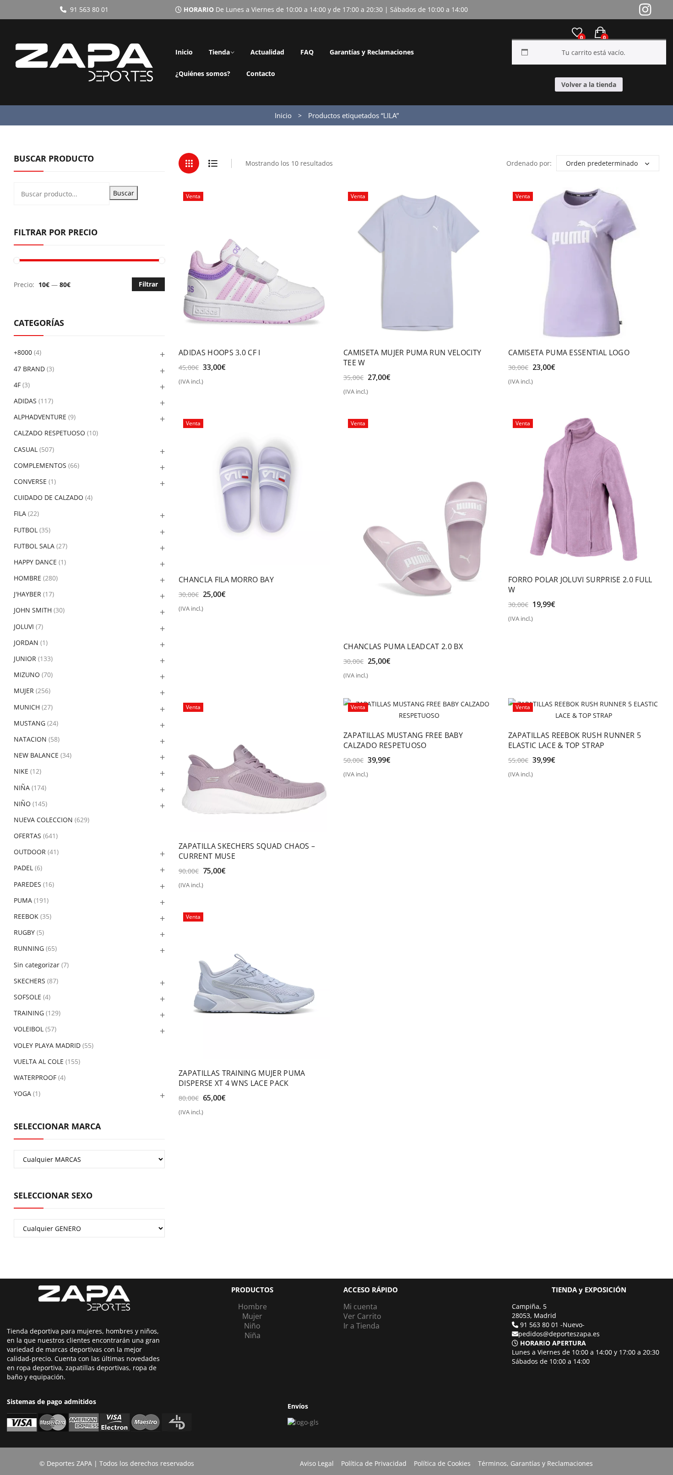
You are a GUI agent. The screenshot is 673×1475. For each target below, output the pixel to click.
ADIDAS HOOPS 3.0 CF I (220, 352)
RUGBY (24, 932)
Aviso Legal (317, 1463)
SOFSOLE (27, 996)
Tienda (219, 52)
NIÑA (22, 787)
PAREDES (27, 884)
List (212, 163)
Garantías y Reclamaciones (372, 52)
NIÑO (22, 803)
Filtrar (148, 284)
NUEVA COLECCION (43, 819)
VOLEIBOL (28, 1029)
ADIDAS (25, 400)
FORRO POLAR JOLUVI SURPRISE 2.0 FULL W (580, 585)
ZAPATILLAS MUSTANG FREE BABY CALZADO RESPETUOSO (403, 740)
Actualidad (267, 52)
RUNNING (29, 948)
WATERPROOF (35, 1077)
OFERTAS (27, 835)
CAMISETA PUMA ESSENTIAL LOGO (569, 352)
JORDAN (26, 642)
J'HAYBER (27, 594)
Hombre (252, 1306)
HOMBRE (27, 578)
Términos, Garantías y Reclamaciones (535, 1463)
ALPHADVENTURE (40, 416)
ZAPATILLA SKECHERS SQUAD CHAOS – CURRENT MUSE (247, 851)
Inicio (184, 52)
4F (17, 384)
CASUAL (26, 449)
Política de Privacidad (374, 1463)
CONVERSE (30, 481)
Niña (252, 1335)
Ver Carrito (362, 1316)
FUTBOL (26, 530)
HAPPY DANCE (35, 562)
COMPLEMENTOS (40, 465)
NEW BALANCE (36, 755)
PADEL (23, 867)
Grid (189, 163)
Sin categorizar (37, 964)
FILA (20, 513)
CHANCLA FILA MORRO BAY (226, 580)
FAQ (307, 52)
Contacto (260, 73)
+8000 (23, 352)
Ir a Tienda (361, 1326)
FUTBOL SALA (34, 546)
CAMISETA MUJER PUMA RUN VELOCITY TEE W (412, 357)
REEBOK (26, 916)
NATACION (30, 739)
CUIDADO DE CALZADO (48, 497)
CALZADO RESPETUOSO (49, 432)
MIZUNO (27, 674)
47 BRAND (29, 368)
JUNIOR (25, 658)
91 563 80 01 (87, 9)
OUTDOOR (30, 851)
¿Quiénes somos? (202, 73)
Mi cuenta (360, 1306)
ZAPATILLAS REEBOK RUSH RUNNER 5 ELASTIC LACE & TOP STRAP (574, 740)
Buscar (123, 193)
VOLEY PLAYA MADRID (47, 1045)
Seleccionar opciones (218, 385)
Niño (252, 1326)
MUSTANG (29, 723)
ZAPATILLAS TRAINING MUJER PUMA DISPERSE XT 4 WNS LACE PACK (242, 1078)
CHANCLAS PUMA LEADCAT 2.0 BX (403, 646)
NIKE (21, 771)
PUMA (23, 900)
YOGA (22, 1093)
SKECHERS (29, 980)
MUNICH (27, 707)
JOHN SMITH (33, 610)
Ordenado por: (529, 163)
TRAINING (29, 1013)
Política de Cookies (442, 1463)
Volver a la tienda (588, 84)
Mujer (252, 1316)
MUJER (24, 690)
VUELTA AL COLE (39, 1061)
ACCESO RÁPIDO (370, 1290)
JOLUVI (24, 626)
